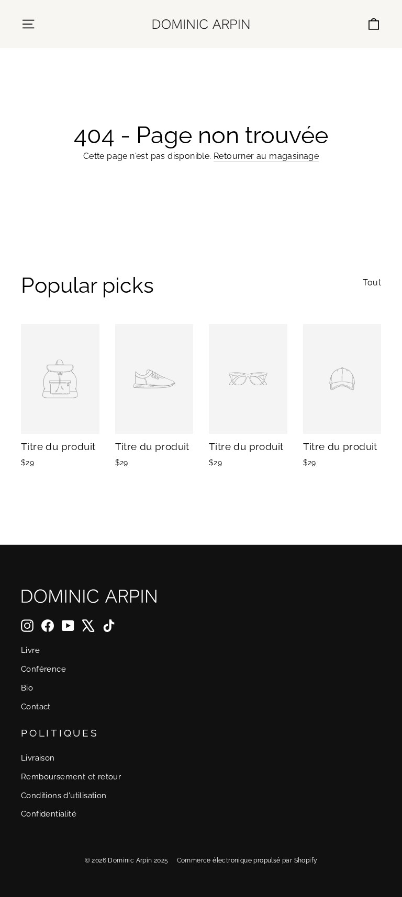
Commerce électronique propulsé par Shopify (247, 860)
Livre (30, 650)
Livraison (38, 757)
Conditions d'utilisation (64, 795)
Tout (372, 283)
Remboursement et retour (71, 776)
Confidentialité (48, 813)
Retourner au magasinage (266, 156)
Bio (27, 687)
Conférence (43, 668)
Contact (36, 706)
